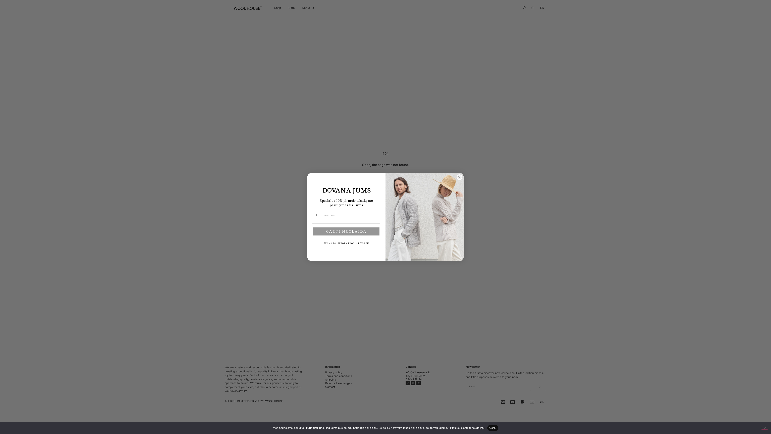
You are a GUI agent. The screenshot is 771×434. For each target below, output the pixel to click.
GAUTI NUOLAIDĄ (346, 231)
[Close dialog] (459, 177)
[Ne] (764, 428)
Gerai (492, 427)
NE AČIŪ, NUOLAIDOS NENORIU (346, 243)
